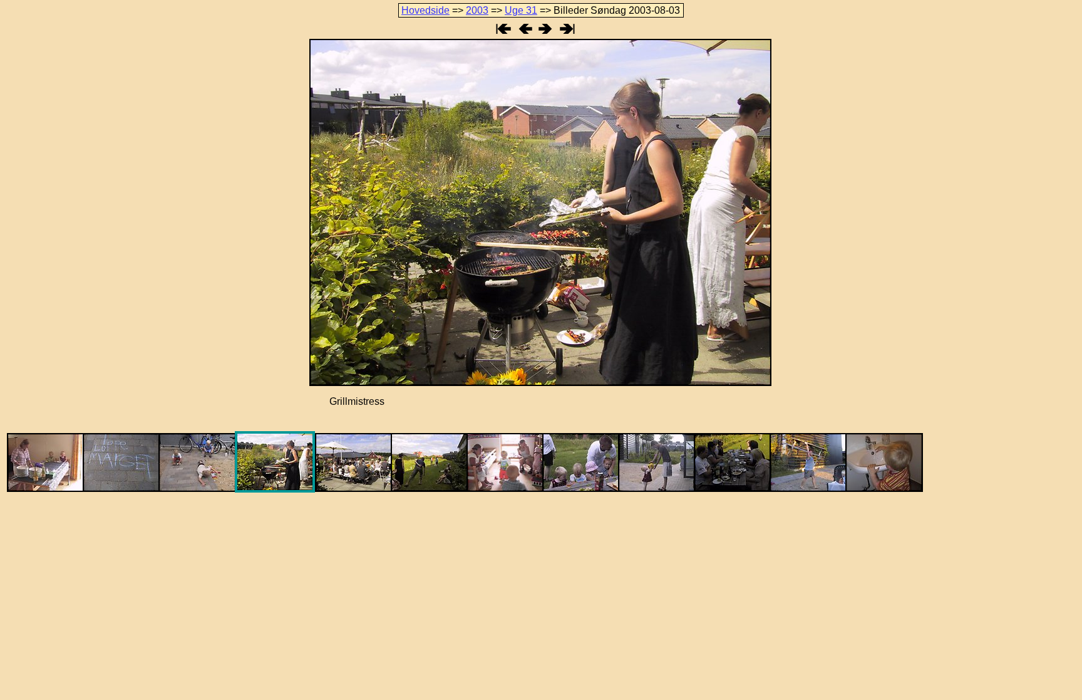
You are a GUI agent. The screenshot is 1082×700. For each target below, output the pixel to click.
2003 (477, 10)
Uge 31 (521, 10)
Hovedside (425, 10)
